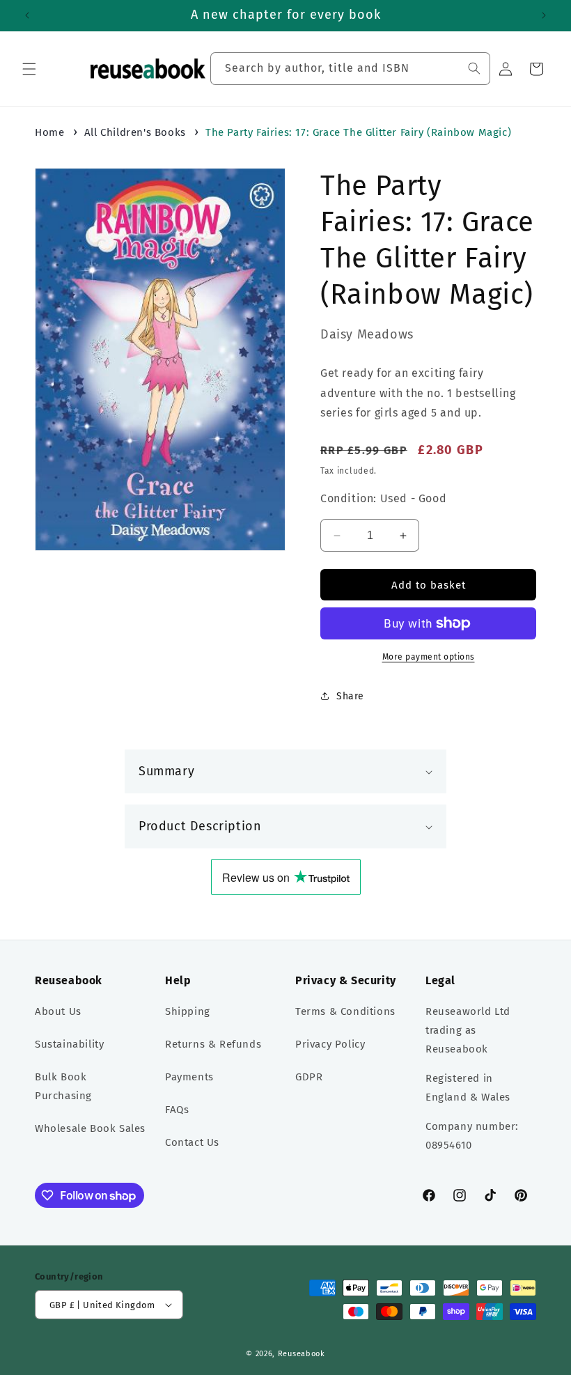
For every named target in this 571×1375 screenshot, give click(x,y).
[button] (29, 69)
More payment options (428, 657)
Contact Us (192, 1142)
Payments (189, 1077)
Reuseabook (301, 1353)
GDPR (308, 1077)
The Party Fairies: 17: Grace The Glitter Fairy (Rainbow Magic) (358, 132)
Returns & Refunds (213, 1044)
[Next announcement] (544, 15)
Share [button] (350, 696)
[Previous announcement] (27, 15)
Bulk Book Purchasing (63, 1086)
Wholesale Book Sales (90, 1128)
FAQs (177, 1109)
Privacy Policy (330, 1044)
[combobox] (350, 68)
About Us (58, 1011)
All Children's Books (135, 132)
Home (49, 132)
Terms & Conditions (345, 1011)
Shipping (187, 1011)
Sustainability (69, 1044)
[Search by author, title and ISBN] (474, 68)
